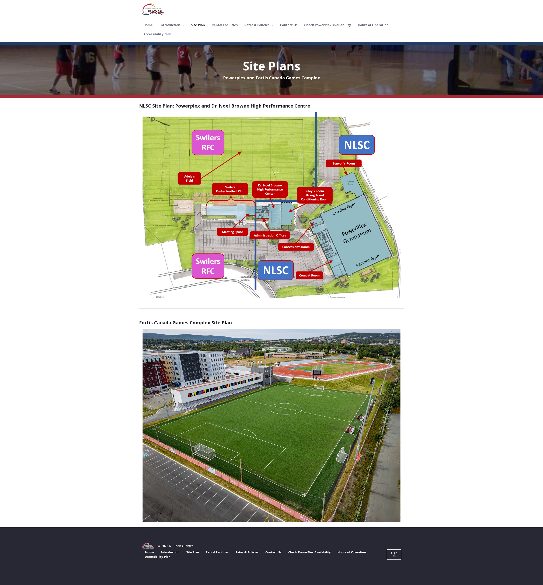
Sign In (394, 554)
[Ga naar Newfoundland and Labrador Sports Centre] (154, 9)
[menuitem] (148, 24)
